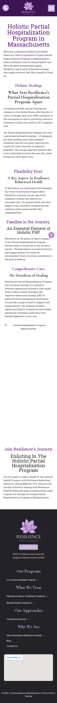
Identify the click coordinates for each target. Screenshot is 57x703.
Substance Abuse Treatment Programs (26, 596)
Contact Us (12, 646)
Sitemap (28, 696)
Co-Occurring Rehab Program (21, 580)
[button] (51, 8)
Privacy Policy (48, 693)
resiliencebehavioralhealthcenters (25, 693)
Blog (9, 641)
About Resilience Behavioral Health (24, 635)
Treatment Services (17, 619)
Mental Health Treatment (19, 603)
